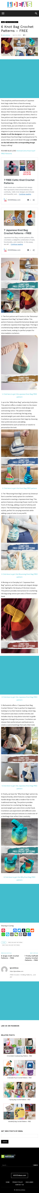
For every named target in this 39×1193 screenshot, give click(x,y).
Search (35, 1165)
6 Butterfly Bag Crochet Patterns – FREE (19, 1121)
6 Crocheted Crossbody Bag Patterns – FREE (19, 1056)
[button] (36, 13)
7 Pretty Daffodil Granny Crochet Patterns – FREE (31, 958)
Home (8, 1182)
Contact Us (19, 1184)
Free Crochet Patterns (11, 22)
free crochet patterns (15, 942)
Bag (3, 22)
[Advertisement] (19, 78)
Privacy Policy (17, 1182)
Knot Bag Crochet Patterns (11, 945)
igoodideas (6, 35)
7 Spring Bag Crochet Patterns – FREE (19, 1100)
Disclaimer (29, 1182)
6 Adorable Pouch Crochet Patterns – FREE (19, 1078)
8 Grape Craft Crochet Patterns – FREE (10, 957)
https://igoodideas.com (16, 971)
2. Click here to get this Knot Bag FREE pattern (19, 488)
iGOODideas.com (19, 1175)
